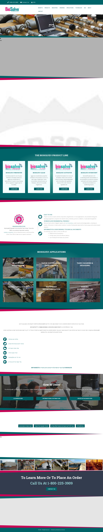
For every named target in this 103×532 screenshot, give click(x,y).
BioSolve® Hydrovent (68, 515)
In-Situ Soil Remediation (28, 506)
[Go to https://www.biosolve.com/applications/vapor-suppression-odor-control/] (51, 268)
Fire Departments (47, 518)
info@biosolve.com (8, 516)
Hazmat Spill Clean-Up (28, 515)
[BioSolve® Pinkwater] (14, 166)
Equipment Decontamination (29, 518)
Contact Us (25, 2)
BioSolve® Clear (67, 509)
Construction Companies (49, 506)
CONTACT (40, 11)
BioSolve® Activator (68, 512)
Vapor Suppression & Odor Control (31, 509)
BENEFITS (40, 7)
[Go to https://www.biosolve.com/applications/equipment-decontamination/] (51, 291)
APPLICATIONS (70, 7)
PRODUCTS (47, 7)
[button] (14, 189)
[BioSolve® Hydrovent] (89, 166)
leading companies (8, 232)
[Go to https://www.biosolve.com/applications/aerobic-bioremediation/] (85, 291)
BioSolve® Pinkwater (68, 506)
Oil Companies (46, 509)
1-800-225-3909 (13, 2)
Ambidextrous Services (60, 529)
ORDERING (62, 7)
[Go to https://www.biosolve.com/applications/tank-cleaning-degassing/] (85, 268)
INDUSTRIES (55, 7)
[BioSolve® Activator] (64, 166)
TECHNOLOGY (78, 7)
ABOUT (89, 7)
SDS (34, 2)
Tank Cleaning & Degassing (29, 512)
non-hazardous (69, 223)
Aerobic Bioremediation (28, 521)
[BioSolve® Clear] (39, 166)
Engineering (46, 512)
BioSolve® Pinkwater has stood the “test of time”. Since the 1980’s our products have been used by (19, 229)
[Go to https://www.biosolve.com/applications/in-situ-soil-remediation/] (18, 268)
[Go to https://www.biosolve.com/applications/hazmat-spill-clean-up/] (18, 291)
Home (50, 29)
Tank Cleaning (46, 515)
